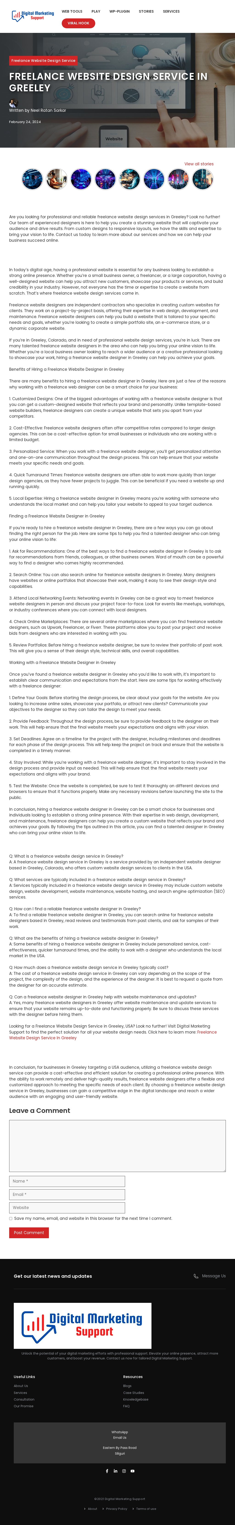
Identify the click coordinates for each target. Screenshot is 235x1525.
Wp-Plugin (119, 11)
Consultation (24, 1399)
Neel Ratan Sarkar (48, 110)
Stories (146, 11)
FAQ (126, 1406)
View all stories (199, 164)
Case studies (133, 1392)
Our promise (24, 1406)
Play (96, 11)
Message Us (214, 1276)
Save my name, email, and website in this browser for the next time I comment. (93, 1218)
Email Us (119, 1437)
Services (171, 11)
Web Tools (72, 11)
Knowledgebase (135, 1399)
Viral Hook (78, 23)
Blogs (127, 1386)
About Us (21, 1386)
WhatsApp (120, 1432)
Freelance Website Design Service (43, 60)
